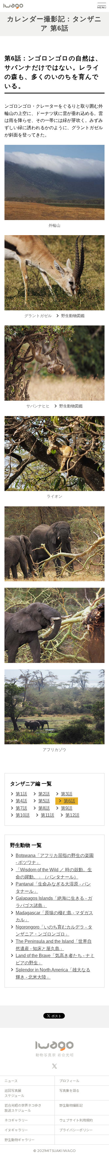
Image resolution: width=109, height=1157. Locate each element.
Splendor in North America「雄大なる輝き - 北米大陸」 (53, 973)
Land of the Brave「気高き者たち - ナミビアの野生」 (55, 959)
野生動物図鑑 (73, 315)
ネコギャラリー (16, 1120)
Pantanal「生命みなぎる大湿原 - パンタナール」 (53, 888)
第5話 (44, 801)
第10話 (23, 815)
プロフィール (69, 1080)
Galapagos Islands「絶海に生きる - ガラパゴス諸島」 (54, 902)
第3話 (66, 794)
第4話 (21, 801)
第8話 (44, 808)
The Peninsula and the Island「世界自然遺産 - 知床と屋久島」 (54, 945)
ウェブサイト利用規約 (76, 1120)
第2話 (44, 794)
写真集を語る (69, 1090)
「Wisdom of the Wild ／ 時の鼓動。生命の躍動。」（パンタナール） (54, 873)
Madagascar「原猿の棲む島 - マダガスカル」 (54, 916)
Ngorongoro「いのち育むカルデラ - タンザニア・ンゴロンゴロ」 (54, 931)
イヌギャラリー (16, 1129)
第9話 (66, 808)
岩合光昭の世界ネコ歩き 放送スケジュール (22, 1108)
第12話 (72, 815)
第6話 (69, 801)
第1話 (21, 794)
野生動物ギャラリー (19, 1139)
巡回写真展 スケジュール (14, 1093)
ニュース (11, 1080)
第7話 (21, 808)
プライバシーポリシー (76, 1129)
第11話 (47, 815)
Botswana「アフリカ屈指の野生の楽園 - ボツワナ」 (55, 859)
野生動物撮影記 (71, 1105)
